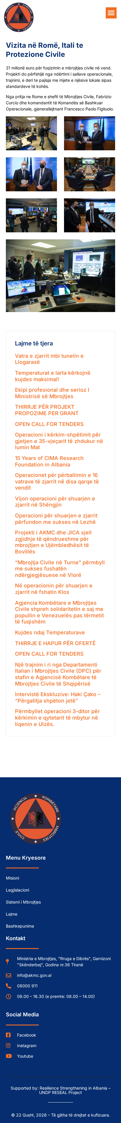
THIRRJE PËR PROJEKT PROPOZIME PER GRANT (47, 410)
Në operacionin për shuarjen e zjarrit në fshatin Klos (54, 588)
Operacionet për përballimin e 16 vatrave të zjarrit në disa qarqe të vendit (57, 481)
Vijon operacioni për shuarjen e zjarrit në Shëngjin (55, 501)
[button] (111, 12)
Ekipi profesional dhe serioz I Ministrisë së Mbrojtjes (52, 393)
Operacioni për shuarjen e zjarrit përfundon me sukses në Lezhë (56, 518)
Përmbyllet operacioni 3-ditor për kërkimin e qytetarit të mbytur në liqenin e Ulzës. (57, 717)
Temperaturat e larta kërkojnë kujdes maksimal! (52, 376)
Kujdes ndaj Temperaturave (50, 632)
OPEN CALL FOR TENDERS (49, 424)
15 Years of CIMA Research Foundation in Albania (49, 461)
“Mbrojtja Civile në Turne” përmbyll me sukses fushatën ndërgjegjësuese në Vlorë (60, 568)
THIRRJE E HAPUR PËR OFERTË (55, 643)
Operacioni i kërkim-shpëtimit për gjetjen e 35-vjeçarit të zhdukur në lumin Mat (59, 441)
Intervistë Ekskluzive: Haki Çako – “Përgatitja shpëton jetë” (57, 697)
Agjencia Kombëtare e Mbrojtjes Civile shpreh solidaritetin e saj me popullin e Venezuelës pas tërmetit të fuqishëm (59, 612)
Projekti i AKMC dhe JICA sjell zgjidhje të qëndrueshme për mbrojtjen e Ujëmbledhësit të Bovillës (53, 542)
